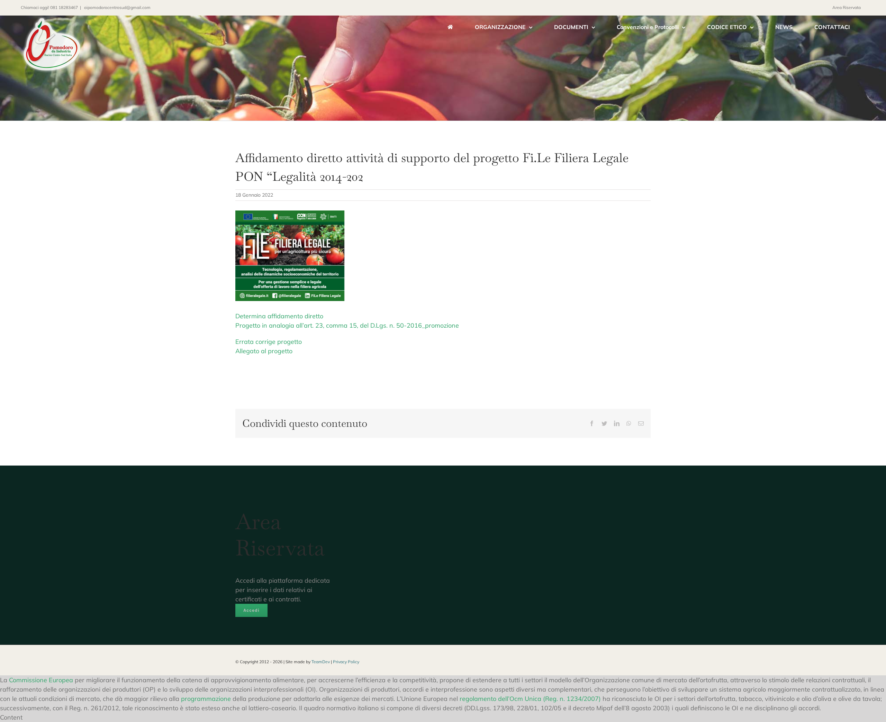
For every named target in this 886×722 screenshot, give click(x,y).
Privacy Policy (346, 661)
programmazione (206, 699)
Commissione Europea (41, 680)
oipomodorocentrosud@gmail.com (117, 7)
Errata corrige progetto (268, 342)
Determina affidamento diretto (279, 316)
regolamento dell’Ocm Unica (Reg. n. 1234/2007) (530, 699)
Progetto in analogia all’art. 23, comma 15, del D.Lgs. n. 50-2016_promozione (347, 325)
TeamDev (320, 661)
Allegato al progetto (263, 351)
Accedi (251, 610)
